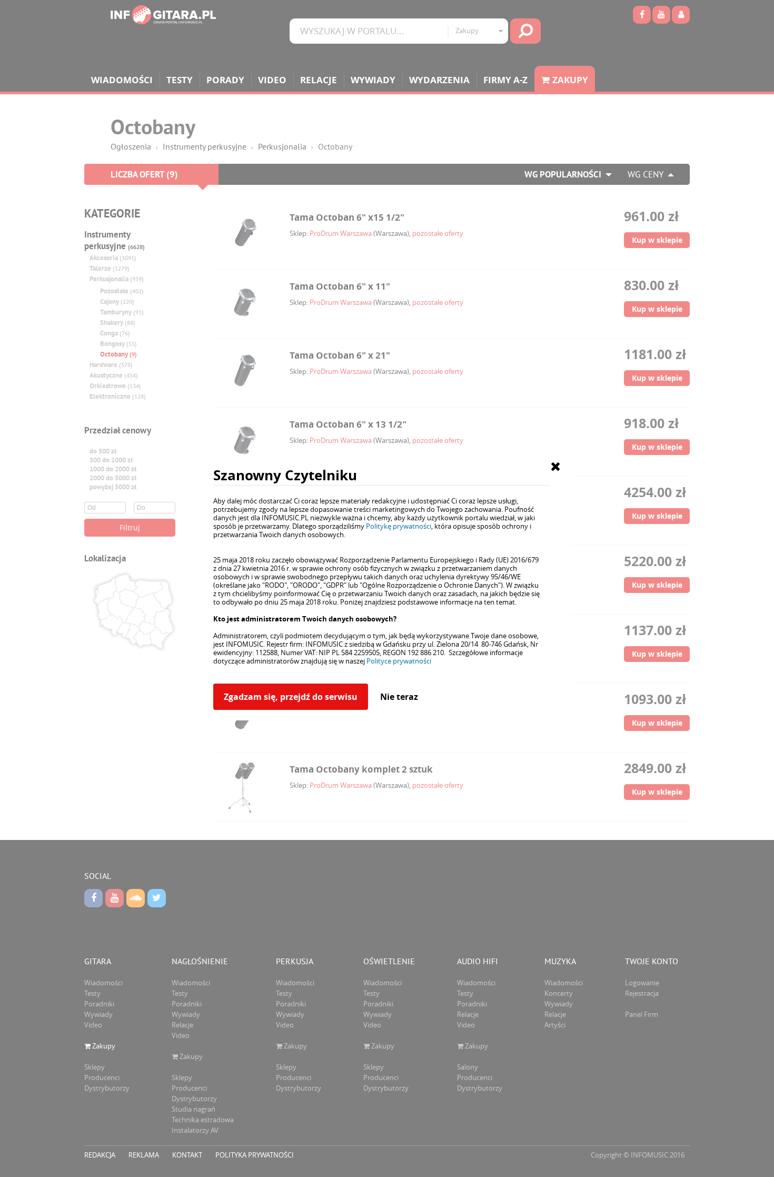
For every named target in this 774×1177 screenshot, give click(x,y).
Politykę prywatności (398, 526)
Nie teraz (399, 697)
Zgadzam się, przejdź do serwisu (291, 697)
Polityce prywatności (398, 661)
